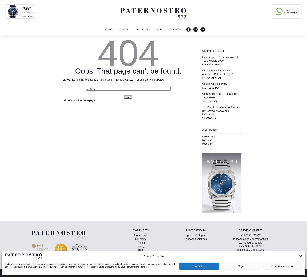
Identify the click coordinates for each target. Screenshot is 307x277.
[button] (300, 256)
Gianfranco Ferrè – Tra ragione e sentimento (220, 95)
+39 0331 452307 (251, 235)
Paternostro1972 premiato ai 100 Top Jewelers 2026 (220, 59)
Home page (141, 235)
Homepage (88, 100)
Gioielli (124, 29)
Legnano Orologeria (195, 235)
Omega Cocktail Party (214, 84)
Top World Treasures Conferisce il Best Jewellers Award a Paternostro (221, 111)
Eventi (205, 136)
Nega (241, 266)
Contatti (175, 29)
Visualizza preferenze (282, 266)
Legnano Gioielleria (196, 239)
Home (108, 29)
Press (205, 143)
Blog (159, 29)
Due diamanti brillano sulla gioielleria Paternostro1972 (217, 72)
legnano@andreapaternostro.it (250, 239)
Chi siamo (141, 239)
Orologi (142, 29)
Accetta (199, 266)
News (205, 140)
